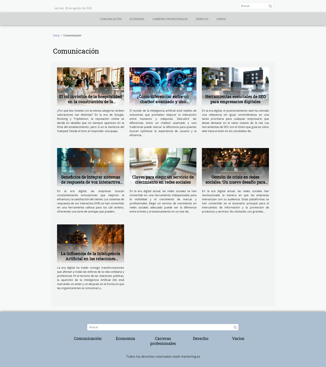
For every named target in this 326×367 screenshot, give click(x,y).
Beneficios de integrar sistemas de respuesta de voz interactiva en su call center (90, 182)
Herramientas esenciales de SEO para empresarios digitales (235, 99)
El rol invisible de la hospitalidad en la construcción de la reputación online (90, 101)
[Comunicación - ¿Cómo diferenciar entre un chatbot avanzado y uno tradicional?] (163, 86)
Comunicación (111, 19)
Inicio (56, 35)
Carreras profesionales (170, 19)
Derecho (202, 19)
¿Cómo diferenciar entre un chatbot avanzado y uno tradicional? (163, 101)
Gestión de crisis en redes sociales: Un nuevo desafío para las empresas (235, 182)
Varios (221, 19)
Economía (137, 19)
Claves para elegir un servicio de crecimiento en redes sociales (163, 179)
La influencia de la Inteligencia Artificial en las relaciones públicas (90, 258)
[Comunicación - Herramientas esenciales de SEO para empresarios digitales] (235, 86)
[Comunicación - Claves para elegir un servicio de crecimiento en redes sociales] (163, 167)
